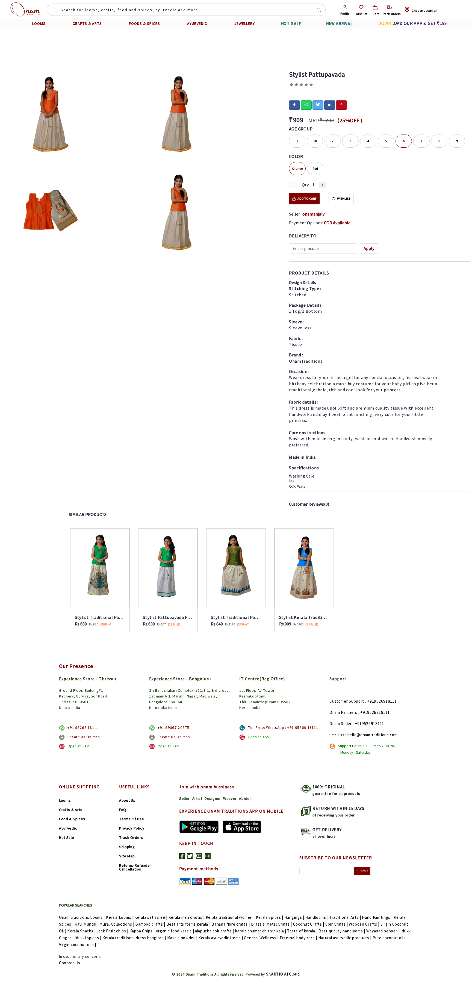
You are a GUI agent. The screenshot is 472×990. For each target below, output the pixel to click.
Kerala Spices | (270, 917)
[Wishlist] (361, 7)
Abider (245, 798)
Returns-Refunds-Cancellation (135, 867)
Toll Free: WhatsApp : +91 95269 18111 (283, 727)
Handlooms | (317, 917)
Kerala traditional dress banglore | (134, 937)
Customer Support (346, 701)
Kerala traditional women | (230, 917)
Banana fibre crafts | (230, 924)
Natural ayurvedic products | (345, 937)
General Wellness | (261, 937)
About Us (127, 800)
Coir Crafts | (336, 924)
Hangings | (294, 917)
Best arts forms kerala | (188, 924)
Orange (297, 168)
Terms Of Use (131, 819)
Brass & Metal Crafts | (271, 924)
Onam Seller (340, 723)
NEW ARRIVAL (339, 23)
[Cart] (375, 7)
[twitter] (318, 104)
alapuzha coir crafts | (214, 931)
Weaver (230, 798)
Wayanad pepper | (383, 931)
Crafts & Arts (70, 810)
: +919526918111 (374, 712)
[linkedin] (330, 104)
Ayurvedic (68, 828)
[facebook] (294, 104)
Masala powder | (182, 937)
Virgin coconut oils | (77, 944)
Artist (197, 798)
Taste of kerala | (302, 931)
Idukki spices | (88, 937)
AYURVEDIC (197, 23)
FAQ (122, 810)
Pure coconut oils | (390, 937)
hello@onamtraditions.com (372, 734)
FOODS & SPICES (144, 23)
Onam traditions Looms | (82, 917)
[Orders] (389, 7)
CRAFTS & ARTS (87, 23)
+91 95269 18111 (82, 727)
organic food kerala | (175, 931)
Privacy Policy (131, 828)
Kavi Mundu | (86, 924)
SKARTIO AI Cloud (283, 974)
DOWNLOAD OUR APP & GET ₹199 (412, 23)
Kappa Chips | (142, 931)
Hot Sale (66, 837)
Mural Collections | (116, 924)
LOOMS (39, 23)
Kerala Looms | (120, 917)
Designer (213, 798)
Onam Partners (343, 712)
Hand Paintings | (377, 917)
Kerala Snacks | (81, 931)
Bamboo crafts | (150, 924)
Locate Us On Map (83, 736)
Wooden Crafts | (364, 924)
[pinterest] (341, 104)
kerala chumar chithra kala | (260, 931)
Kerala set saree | (150, 917)
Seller (184, 798)
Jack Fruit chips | (112, 931)
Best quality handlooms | (341, 931)
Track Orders (131, 837)
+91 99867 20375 (173, 727)
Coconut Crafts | (308, 924)
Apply (369, 248)
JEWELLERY (244, 23)
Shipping (127, 847)
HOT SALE (291, 23)
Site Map (127, 856)
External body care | (298, 937)
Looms (65, 800)
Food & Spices (72, 819)
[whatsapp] (306, 104)
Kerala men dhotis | (187, 917)
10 (315, 141)
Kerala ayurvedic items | (220, 937)
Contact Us (69, 962)
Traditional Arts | (345, 917)
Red (315, 168)
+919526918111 (381, 701)
